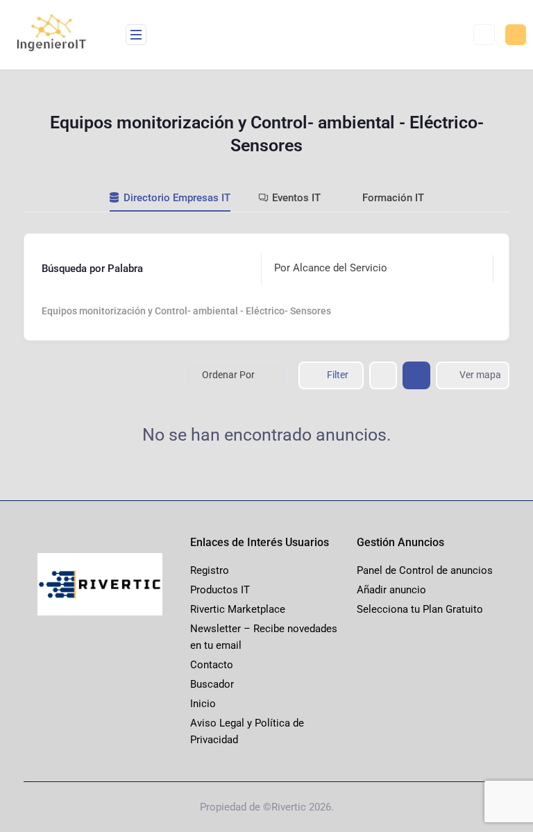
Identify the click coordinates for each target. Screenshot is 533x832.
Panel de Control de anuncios (425, 570)
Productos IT (220, 590)
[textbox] (330, 268)
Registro (209, 570)
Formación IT (393, 198)
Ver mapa (480, 374)
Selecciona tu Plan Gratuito (420, 609)
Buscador (212, 684)
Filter (337, 374)
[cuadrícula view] (383, 375)
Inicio (203, 703)
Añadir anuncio (391, 590)
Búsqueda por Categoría (97, 311)
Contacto (211, 665)
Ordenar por (228, 374)
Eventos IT (296, 198)
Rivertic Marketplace (237, 609)
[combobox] (373, 268)
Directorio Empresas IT (177, 198)
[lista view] (416, 375)
